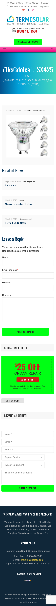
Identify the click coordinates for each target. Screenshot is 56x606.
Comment (7, 295)
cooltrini (27, 110)
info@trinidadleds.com (32, 560)
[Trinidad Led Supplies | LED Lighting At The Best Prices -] (28, 20)
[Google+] (23, 10)
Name (5, 257)
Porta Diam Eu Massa (16, 223)
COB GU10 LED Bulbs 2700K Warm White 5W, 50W (28, 80)
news (22, 200)
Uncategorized (29, 181)
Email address (9, 270)
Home (27, 76)
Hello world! (11, 185)
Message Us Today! (28, 41)
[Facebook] (28, 10)
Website (6, 282)
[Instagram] (33, 10)
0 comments (39, 110)
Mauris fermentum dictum (18, 204)
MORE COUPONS (13, 400)
